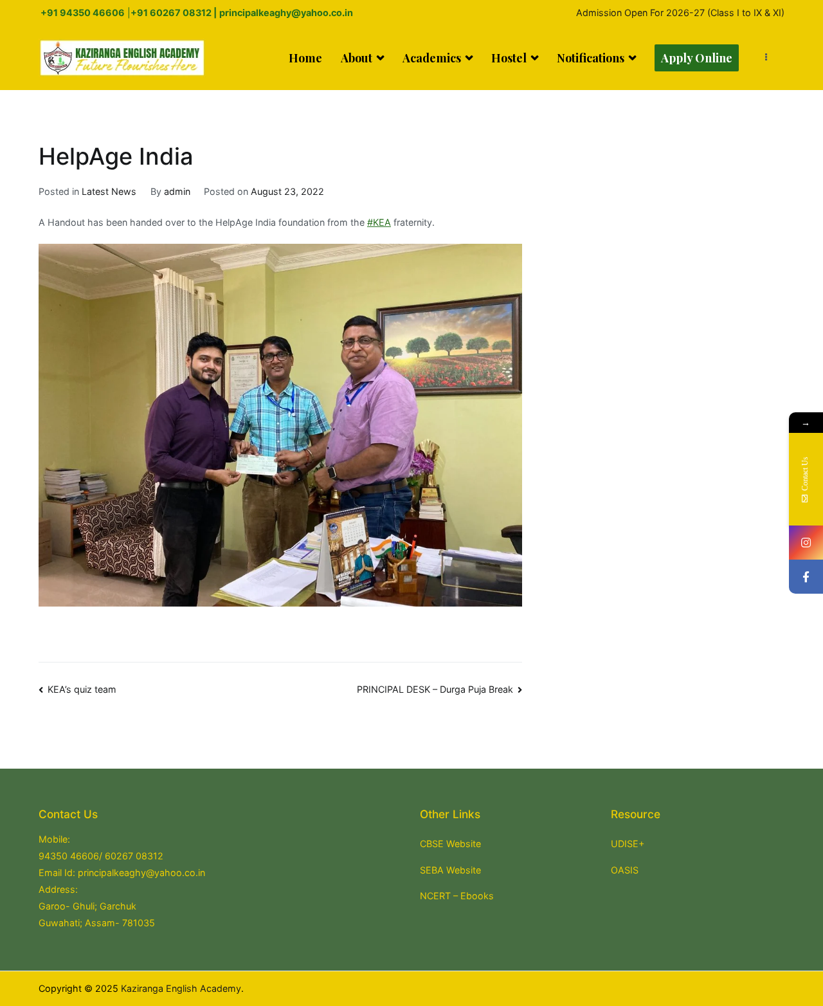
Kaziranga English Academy (181, 988)
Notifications (590, 58)
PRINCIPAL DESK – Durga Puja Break (435, 689)
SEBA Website (450, 869)
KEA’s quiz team (82, 689)
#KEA (379, 222)
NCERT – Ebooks (457, 895)
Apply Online (696, 58)
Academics (431, 58)
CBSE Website (450, 843)
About (356, 58)
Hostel (509, 58)
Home (305, 58)
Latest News (109, 191)
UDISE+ (627, 843)
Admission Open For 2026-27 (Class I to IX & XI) (680, 12)
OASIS (624, 869)
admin (177, 191)
